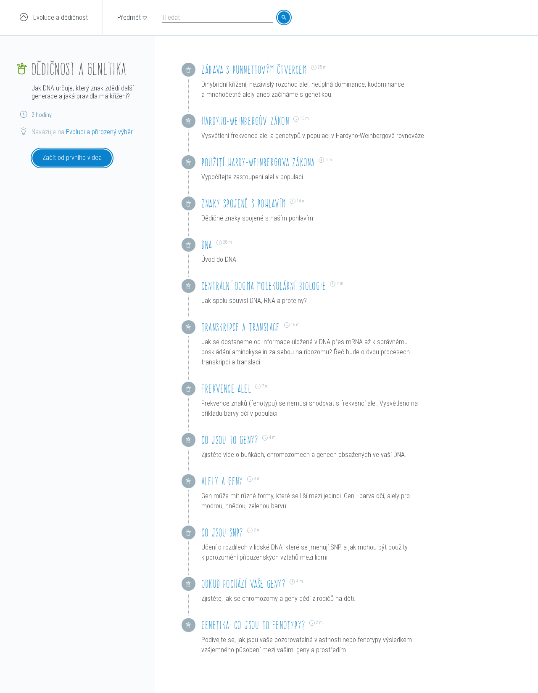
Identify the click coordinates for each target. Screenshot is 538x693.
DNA (206, 244)
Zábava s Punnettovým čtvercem (254, 69)
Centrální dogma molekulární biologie (263, 286)
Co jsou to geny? (229, 440)
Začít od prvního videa (72, 158)
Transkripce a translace (240, 327)
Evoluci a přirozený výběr (99, 132)
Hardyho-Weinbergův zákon (245, 121)
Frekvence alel (226, 388)
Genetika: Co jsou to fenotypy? (253, 625)
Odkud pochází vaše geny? (243, 583)
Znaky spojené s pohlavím (243, 203)
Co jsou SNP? (222, 532)
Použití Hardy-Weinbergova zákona (257, 162)
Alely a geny (222, 481)
